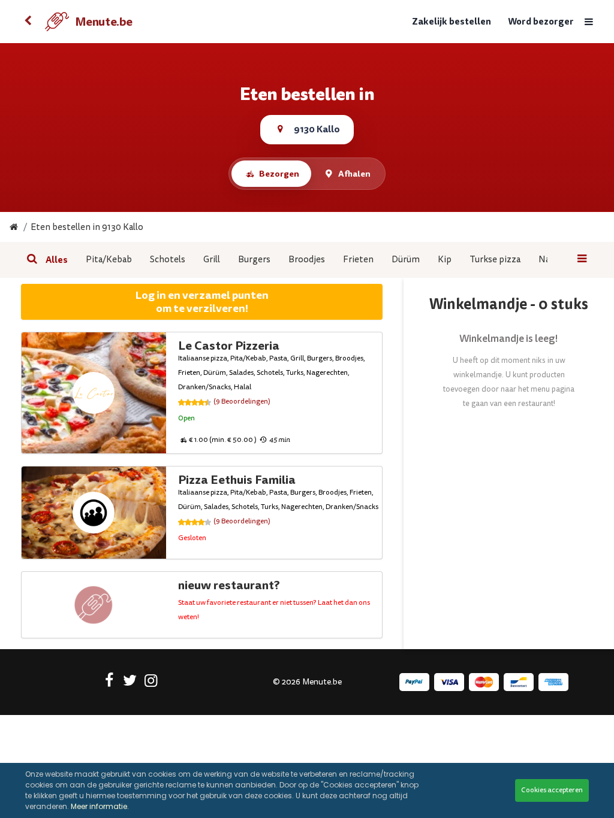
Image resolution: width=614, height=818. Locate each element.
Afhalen (354, 174)
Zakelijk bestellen (451, 22)
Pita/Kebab (109, 259)
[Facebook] (108, 682)
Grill (211, 259)
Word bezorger (541, 22)
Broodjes (306, 259)
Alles (57, 259)
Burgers (254, 259)
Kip (445, 259)
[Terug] (28, 22)
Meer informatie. (100, 806)
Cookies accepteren (552, 790)
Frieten (358, 259)
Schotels (167, 259)
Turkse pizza (494, 259)
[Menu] (589, 21)
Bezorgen (279, 174)
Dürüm (406, 259)
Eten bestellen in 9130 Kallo (87, 227)
